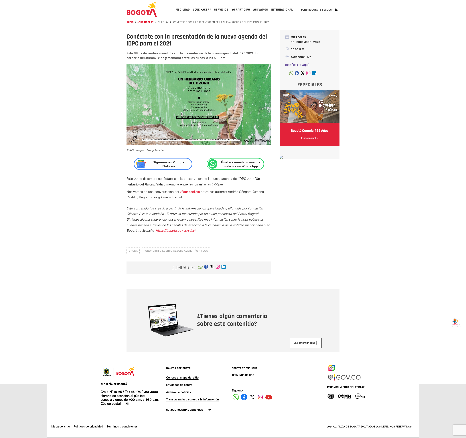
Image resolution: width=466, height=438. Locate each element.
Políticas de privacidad (88, 426)
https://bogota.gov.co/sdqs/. (176, 230)
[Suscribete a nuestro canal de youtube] (268, 397)
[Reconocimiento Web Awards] (359, 396)
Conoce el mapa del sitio (182, 377)
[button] (200, 267)
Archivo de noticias (178, 392)
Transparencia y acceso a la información (192, 399)
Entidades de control (179, 385)
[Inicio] (142, 9)
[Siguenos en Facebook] (236, 397)
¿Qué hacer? (145, 22)
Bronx (133, 251)
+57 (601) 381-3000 (144, 392)
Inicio (130, 22)
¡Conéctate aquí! (297, 65)
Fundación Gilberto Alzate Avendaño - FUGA (176, 251)
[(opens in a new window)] (218, 267)
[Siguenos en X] (252, 397)
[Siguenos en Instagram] (260, 397)
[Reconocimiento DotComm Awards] (344, 396)
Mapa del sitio (60, 426)
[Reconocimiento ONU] (330, 396)
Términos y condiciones (122, 426)
